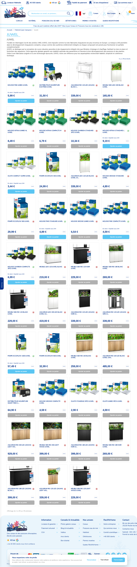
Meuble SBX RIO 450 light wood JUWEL (49, 446)
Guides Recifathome (111, 21)
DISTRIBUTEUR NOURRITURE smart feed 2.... (18, 402)
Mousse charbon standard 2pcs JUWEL (82, 131)
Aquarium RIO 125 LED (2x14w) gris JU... (114, 313)
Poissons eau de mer (50, 21)
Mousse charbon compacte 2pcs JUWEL (19, 268)
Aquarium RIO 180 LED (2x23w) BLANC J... (19, 489)
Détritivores (71, 21)
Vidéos (63, 532)
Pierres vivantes (89, 21)
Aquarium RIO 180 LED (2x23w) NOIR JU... (82, 446)
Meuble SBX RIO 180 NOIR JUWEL (112, 446)
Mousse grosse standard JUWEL (113, 177)
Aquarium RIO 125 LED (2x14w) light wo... (51, 489)
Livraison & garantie (48, 524)
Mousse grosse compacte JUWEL (49, 402)
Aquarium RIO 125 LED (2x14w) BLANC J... (82, 86)
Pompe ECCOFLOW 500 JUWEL (18, 221)
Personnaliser (91, 560)
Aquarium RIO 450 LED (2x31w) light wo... (19, 446)
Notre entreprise (109, 524)
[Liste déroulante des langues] (78, 13)
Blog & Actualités (67, 528)
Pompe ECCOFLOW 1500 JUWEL (19, 356)
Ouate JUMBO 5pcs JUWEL (112, 401)
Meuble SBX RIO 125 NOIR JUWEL (80, 268)
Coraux (19, 21)
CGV (43, 532)
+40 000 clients (109, 536)
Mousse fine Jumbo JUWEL (18, 85)
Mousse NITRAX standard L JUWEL (113, 131)
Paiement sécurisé (48, 528)
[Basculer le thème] (120, 13)
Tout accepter (118, 560)
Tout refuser (105, 560)
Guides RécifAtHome (90, 545)
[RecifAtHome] (17, 526)
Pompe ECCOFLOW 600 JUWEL (50, 356)
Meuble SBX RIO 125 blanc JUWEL (18, 313)
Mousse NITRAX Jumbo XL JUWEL (17, 131)
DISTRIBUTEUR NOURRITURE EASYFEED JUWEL (49, 86)
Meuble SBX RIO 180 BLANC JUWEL (113, 268)
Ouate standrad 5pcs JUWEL (82, 401)
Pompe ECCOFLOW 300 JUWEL (50, 176)
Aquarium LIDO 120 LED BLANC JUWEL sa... (82, 177)
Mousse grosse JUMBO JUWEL (82, 221)
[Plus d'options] (32, 95)
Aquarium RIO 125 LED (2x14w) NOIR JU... (82, 313)
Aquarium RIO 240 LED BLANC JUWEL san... (114, 357)
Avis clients (65, 536)
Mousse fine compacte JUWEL (114, 221)
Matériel (32, 21)
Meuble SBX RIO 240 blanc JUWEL (81, 357)
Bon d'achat (65, 541)
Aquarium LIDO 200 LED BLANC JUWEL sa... (50, 313)
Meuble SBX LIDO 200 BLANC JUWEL (113, 86)
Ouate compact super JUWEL (19, 176)
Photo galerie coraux (68, 524)
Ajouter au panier (21, 101)
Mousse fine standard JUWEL (51, 221)
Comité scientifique (110, 532)
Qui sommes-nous (110, 528)
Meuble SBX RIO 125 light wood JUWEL (80, 489)
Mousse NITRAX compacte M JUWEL (50, 131)
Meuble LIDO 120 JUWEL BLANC (50, 267)
